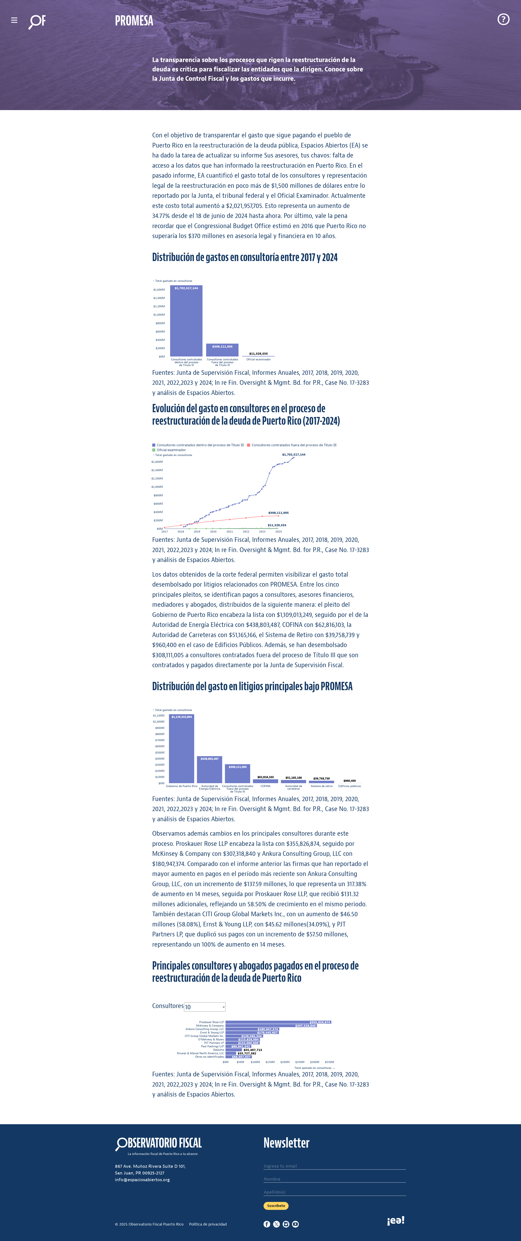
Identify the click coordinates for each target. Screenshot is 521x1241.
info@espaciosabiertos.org (142, 1180)
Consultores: (164, 1006)
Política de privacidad (208, 1224)
